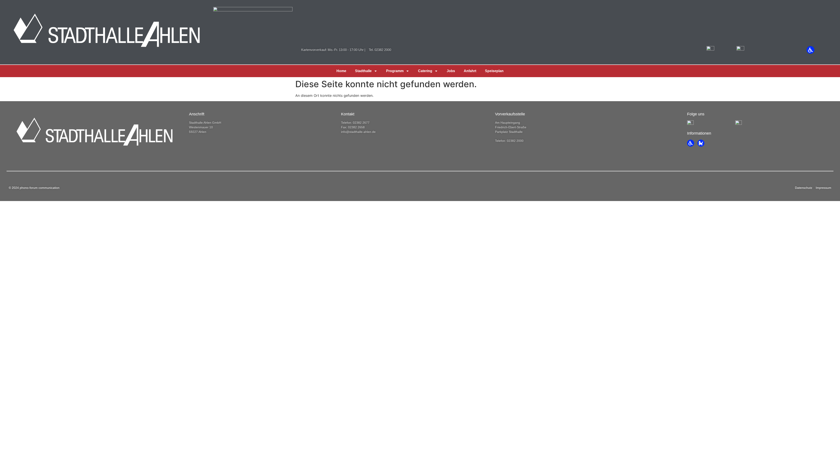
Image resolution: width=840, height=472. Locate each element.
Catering (425, 71)
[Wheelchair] (810, 50)
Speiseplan (494, 71)
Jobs (451, 71)
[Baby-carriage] (700, 143)
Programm (395, 71)
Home (341, 71)
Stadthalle (363, 71)
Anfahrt (470, 71)
